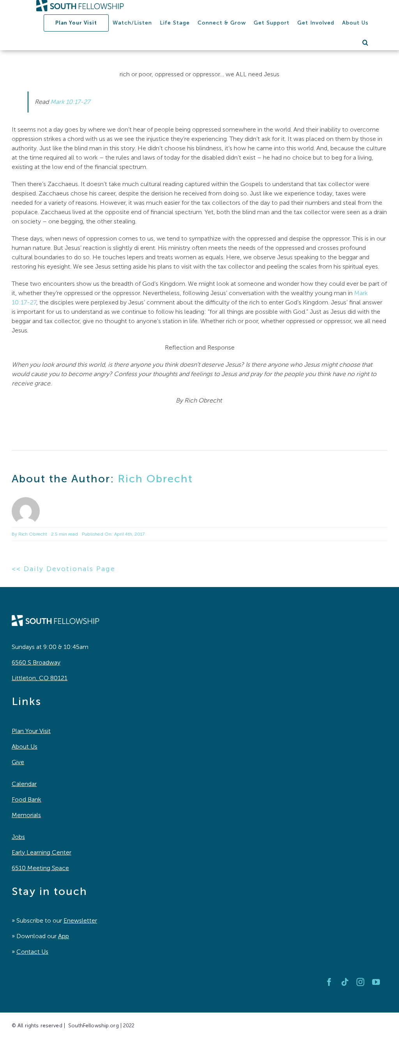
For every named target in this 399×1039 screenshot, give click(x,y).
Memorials (26, 815)
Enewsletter (80, 920)
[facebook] (329, 982)
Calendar (24, 784)
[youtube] (376, 982)
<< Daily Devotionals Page (63, 568)
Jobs (18, 836)
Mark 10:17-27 (70, 101)
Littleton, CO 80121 (39, 678)
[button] (365, 42)
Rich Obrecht (155, 478)
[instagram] (360, 982)
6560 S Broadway (36, 662)
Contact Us (32, 951)
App (63, 936)
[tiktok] (345, 982)
